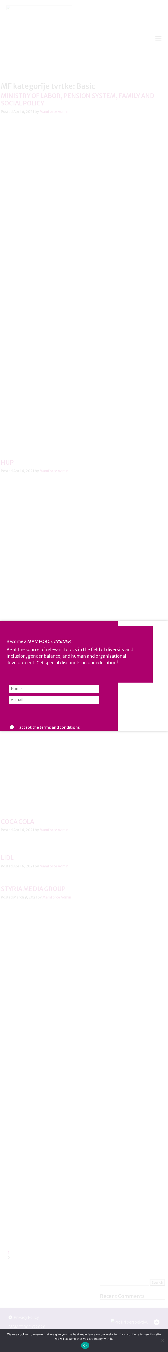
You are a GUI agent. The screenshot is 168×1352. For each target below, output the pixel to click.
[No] (162, 1340)
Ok (85, 1345)
